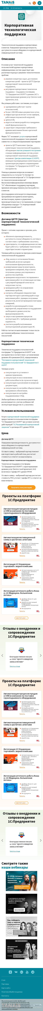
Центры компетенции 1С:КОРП (27, 158)
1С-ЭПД (6, 8)
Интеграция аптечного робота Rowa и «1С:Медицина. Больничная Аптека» (21, 593)
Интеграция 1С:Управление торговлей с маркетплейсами (18, 565)
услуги (22, 136)
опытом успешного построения (28, 150)
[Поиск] (30, 3)
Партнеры (5, 984)
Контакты (5, 996)
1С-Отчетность (16, 8)
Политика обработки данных (12, 992)
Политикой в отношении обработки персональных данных (17, 1008)
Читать (22, 529)
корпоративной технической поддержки (23, 417)
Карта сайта (6, 988)
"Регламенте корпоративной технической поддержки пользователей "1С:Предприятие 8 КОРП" (20, 362)
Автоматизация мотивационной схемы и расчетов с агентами (19, 538)
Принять (37, 1005)
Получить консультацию (21, 487)
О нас (3, 980)
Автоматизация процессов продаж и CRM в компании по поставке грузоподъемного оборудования (21, 510)
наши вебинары (15, 867)
